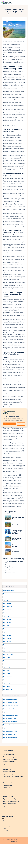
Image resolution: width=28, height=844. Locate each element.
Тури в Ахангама (7, 603)
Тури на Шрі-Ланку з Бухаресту (10, 705)
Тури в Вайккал (7, 619)
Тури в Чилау (6, 686)
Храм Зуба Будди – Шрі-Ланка (17, 539)
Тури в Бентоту (7, 609)
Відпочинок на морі (10, 572)
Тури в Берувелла (7, 612)
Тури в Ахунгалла (7, 606)
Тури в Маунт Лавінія (8, 654)
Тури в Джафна (6, 628)
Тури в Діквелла (7, 632)
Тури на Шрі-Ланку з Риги (9, 734)
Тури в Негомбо (7, 660)
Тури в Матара (6, 651)
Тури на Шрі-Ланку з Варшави (10, 708)
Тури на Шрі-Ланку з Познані (10, 731)
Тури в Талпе (6, 670)
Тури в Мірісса (6, 657)
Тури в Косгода (7, 644)
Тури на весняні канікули (10, 799)
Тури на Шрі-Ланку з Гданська (10, 718)
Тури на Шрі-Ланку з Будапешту (10, 702)
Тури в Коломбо (7, 641)
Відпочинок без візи (9, 771)
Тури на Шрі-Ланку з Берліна (10, 699)
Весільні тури (7, 769)
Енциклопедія (7, 826)
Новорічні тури (7, 785)
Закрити (21, 424)
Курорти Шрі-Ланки (8, 586)
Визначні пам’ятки (8, 820)
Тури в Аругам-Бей (7, 600)
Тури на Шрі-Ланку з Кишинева (10, 724)
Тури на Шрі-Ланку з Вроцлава (10, 715)
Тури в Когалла (7, 638)
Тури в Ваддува (7, 616)
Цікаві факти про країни (10, 830)
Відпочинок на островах (10, 759)
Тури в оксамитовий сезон (10, 764)
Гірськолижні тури (10, 570)
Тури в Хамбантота (7, 679)
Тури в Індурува (7, 635)
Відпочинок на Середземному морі (13, 776)
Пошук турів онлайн (10, 564)
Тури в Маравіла (7, 648)
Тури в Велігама (7, 622)
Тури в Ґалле (6, 625)
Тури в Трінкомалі (7, 676)
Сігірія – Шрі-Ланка (17, 525)
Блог (4, 828)
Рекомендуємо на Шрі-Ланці (11, 695)
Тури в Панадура (7, 664)
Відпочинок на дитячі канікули (12, 774)
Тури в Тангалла (7, 673)
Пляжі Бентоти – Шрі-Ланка (16, 545)
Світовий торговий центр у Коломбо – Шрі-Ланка (17, 532)
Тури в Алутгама (7, 593)
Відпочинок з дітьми (9, 761)
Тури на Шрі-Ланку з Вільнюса (10, 712)
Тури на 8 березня (8, 796)
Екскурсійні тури (9, 567)
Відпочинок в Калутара (8, 590)
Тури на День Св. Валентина (11, 801)
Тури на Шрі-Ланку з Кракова (10, 728)
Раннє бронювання (8, 790)
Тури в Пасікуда (7, 667)
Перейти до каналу (10, 424)
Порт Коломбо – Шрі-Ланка (18, 518)
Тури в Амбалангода (8, 597)
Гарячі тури (8, 568)
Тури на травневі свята (9, 803)
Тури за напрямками (9, 806)
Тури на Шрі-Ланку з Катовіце (10, 721)
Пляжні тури (6, 787)
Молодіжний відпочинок (10, 783)
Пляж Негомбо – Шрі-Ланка (16, 552)
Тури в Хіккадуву (7, 683)
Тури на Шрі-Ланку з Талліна (10, 737)
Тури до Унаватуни (7, 689)
